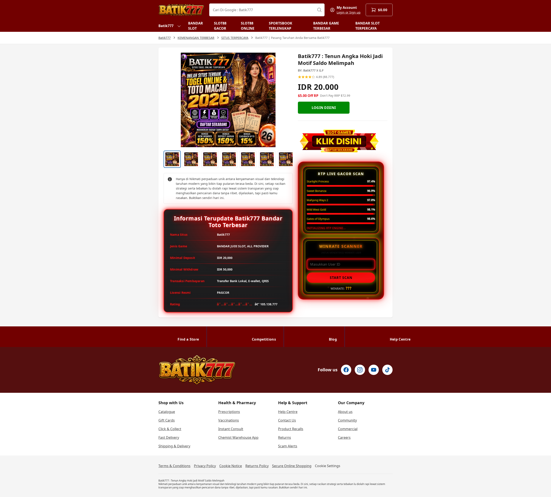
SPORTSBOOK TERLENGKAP (280, 26)
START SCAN (341, 277)
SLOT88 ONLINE (247, 26)
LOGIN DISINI (324, 107)
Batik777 (165, 25)
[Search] (319, 9)
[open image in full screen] (228, 100)
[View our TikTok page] (387, 370)
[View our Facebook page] (346, 370)
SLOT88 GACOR (220, 26)
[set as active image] (172, 159)
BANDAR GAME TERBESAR (326, 26)
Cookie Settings (327, 465)
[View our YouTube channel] (373, 370)
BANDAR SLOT (195, 26)
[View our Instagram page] (360, 370)
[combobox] (267, 9)
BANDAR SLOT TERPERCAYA (367, 26)
